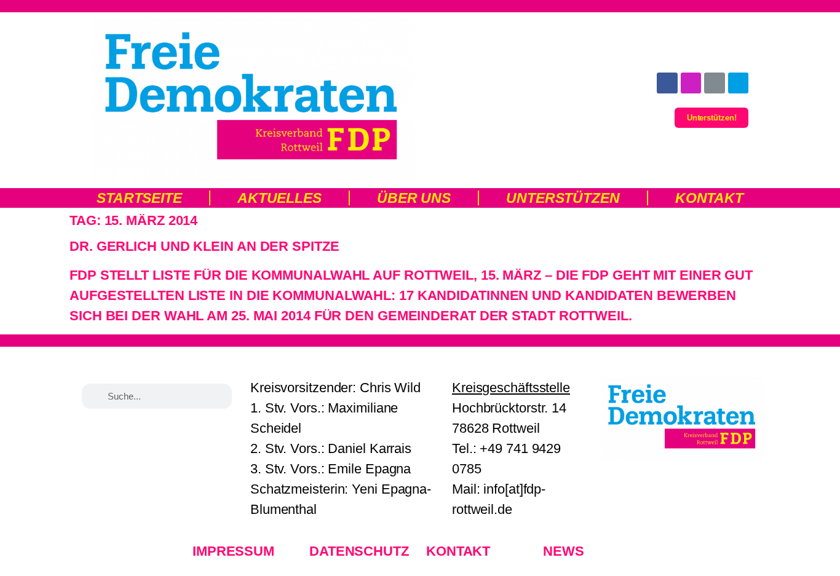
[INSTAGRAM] (691, 83)
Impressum (233, 551)
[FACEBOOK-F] (667, 83)
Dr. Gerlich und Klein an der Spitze (204, 246)
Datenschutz (359, 551)
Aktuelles (279, 198)
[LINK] (714, 83)
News (563, 551)
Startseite (139, 198)
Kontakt (709, 198)
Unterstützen (563, 198)
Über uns (414, 198)
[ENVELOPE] (738, 83)
